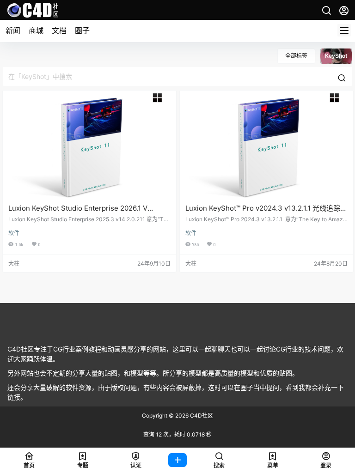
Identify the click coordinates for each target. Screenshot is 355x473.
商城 (36, 30)
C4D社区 (201, 415)
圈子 (82, 30)
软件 (13, 233)
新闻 (13, 30)
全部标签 (296, 55)
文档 (59, 30)
